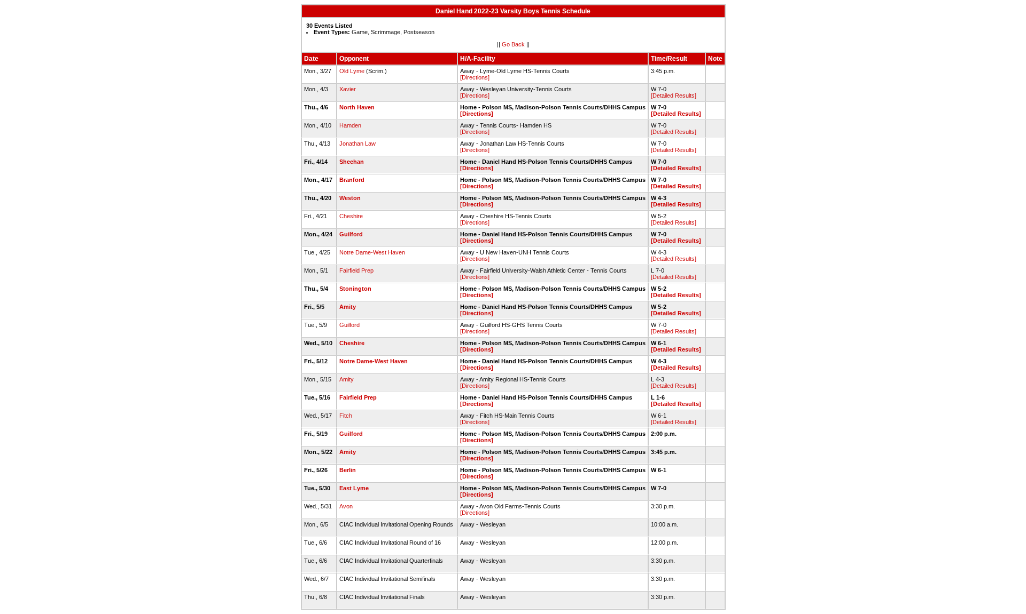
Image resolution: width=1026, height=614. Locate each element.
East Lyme (354, 488)
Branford (351, 180)
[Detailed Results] (673, 95)
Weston (350, 198)
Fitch (345, 415)
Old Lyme (351, 71)
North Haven (357, 107)
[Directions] (474, 77)
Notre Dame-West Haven (372, 252)
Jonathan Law (357, 143)
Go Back (513, 44)
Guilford (351, 234)
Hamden (350, 125)
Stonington (355, 288)
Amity (347, 307)
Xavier (347, 89)
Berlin (347, 470)
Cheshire (351, 216)
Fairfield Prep (356, 270)
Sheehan (351, 161)
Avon (346, 506)
